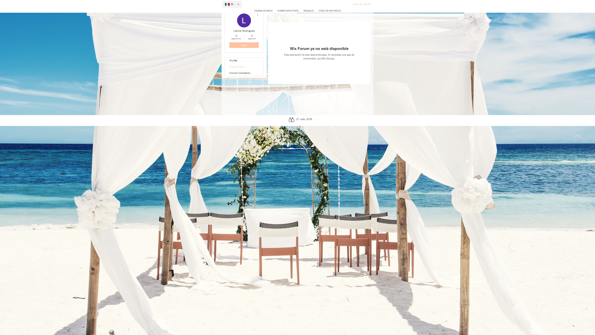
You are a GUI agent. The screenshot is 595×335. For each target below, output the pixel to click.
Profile (233, 60)
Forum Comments (239, 73)
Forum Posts (237, 66)
